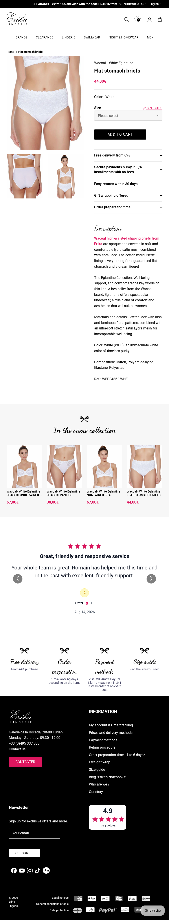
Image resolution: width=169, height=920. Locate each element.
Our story (96, 792)
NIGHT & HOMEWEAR (123, 37)
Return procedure (102, 747)
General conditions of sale (52, 903)
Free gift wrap (99, 762)
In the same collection (84, 430)
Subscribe (24, 853)
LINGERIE (68, 37)
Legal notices (60, 897)
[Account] (149, 19)
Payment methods (103, 740)
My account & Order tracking (111, 725)
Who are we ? (99, 784)
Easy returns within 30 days (116, 184)
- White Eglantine (120, 63)
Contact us (17, 749)
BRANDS (21, 37)
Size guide (154, 108)
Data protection (59, 910)
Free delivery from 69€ (112, 155)
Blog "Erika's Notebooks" (107, 777)
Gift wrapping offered (111, 195)
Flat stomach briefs (30, 52)
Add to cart (120, 134)
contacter (25, 762)
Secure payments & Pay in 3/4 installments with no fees (118, 169)
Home (10, 52)
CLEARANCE (44, 37)
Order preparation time (112, 207)
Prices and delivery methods (110, 733)
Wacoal (100, 63)
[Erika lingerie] (17, 18)
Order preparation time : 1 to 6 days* (117, 755)
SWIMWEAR (92, 37)
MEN (150, 37)
